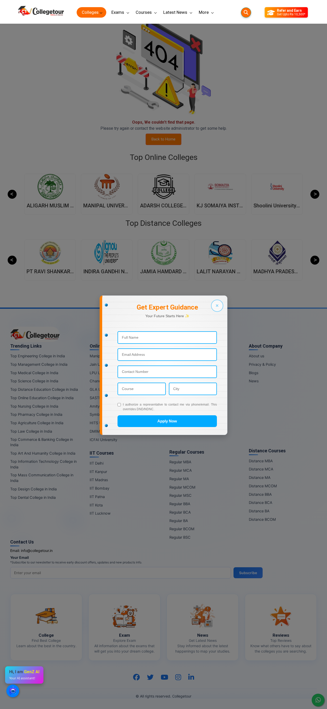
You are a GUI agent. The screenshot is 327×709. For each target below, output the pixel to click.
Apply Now (167, 421)
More (204, 12)
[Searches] (246, 12)
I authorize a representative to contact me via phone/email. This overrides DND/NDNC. (170, 407)
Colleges (90, 12)
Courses (144, 12)
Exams (117, 12)
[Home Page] (41, 12)
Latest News (175, 12)
